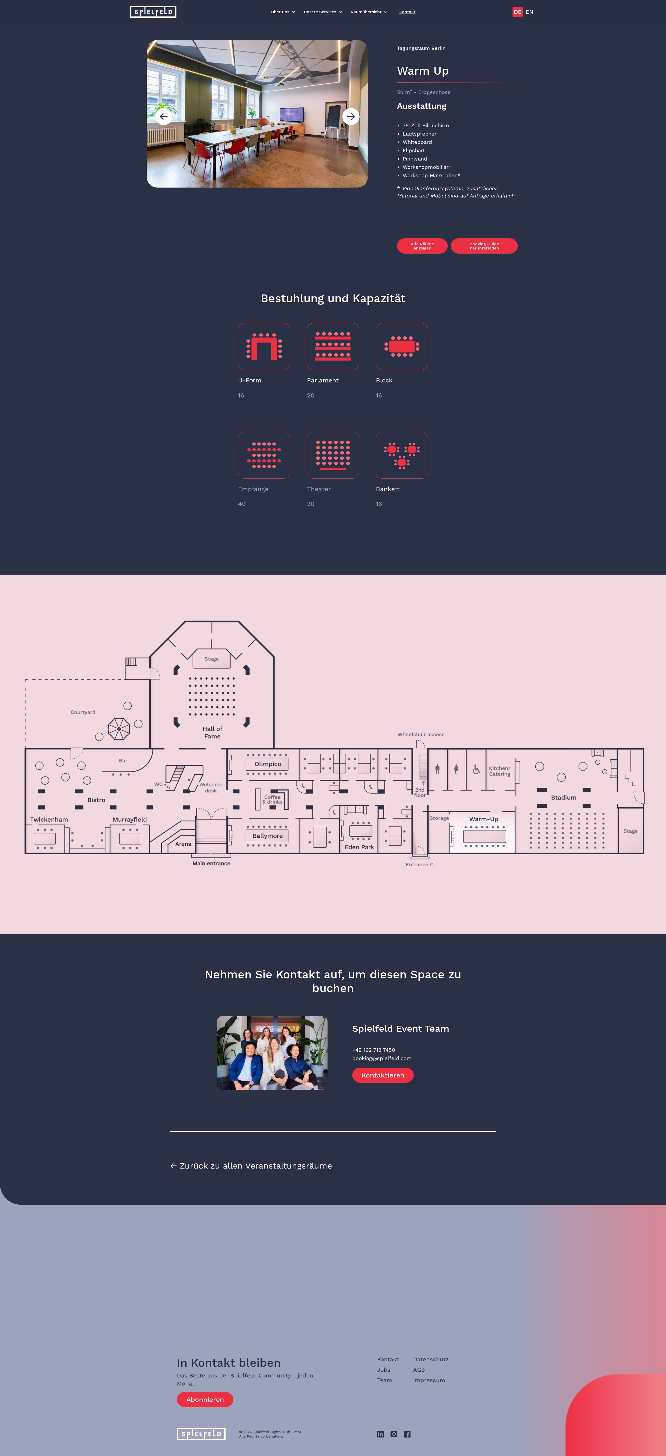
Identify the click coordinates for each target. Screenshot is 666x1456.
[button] (283, 12)
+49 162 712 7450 (373, 1050)
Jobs (383, 1370)
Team (384, 1380)
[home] (153, 12)
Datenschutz (431, 1359)
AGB (419, 1370)
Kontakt (407, 11)
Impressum (429, 1380)
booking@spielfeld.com (382, 1058)
